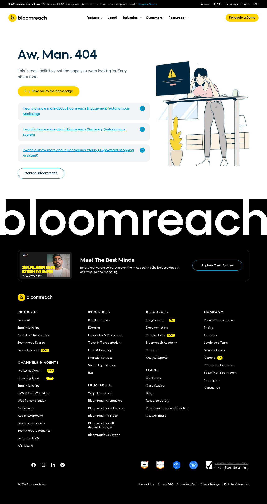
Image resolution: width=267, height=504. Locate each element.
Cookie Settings (210, 484)
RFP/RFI (217, 4)
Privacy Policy (146, 484)
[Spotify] (62, 465)
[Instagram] (43, 465)
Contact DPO (165, 484)
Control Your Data (187, 484)
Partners (204, 4)
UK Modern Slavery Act (236, 484)
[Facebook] (33, 465)
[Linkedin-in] (53, 465)
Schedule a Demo (242, 17)
